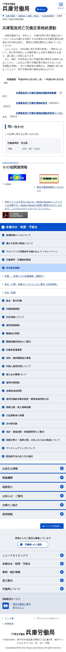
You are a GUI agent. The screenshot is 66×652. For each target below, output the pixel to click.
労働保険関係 (13, 309)
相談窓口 (7, 487)
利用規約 (9, 623)
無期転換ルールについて (18, 235)
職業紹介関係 (13, 333)
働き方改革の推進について (19, 243)
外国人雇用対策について (18, 366)
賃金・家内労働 (14, 300)
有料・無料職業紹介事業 (18, 358)
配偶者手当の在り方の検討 (19, 456)
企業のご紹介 (10, 505)
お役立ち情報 (10, 468)
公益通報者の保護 (15, 415)
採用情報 (7, 514)
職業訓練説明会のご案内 (18, 341)
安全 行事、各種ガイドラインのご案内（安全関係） (31, 284)
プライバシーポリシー (48, 618)
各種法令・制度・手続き (16, 563)
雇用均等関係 (13, 382)
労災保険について (15, 317)
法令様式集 (11, 423)
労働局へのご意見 (33, 544)
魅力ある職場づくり (16, 374)
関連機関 (7, 477)
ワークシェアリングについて (20, 448)
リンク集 (9, 618)
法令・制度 (10, 292)
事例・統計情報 (11, 572)
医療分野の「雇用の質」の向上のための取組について (33, 440)
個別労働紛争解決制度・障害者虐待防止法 (27, 399)
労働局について (11, 589)
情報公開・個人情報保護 (18, 407)
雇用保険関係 (13, 325)
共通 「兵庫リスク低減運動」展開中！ (24, 276)
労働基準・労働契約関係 (18, 259)
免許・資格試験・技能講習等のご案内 (25, 431)
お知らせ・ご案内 (12, 496)
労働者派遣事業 (14, 349)
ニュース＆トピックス (15, 555)
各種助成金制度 (14, 390)
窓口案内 (7, 580)
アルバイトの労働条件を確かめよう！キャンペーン (32, 251)
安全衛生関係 (13, 268)
